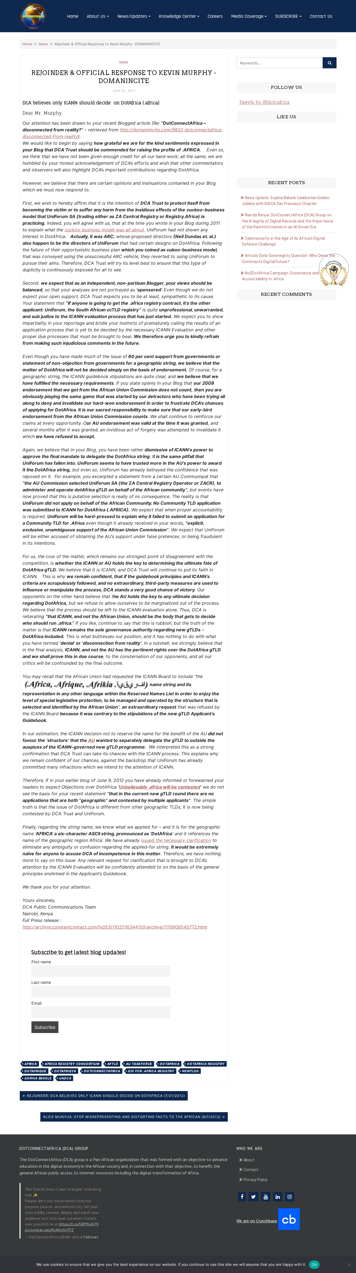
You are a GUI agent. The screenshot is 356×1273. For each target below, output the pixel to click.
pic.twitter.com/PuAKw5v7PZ (49, 1229)
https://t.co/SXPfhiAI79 (78, 1223)
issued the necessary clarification (176, 840)
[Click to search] (330, 62)
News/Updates (132, 16)
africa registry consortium (72, 1064)
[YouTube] (265, 1196)
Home (72, 16)
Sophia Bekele (37, 1078)
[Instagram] (289, 1196)
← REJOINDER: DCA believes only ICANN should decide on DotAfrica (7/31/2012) (104, 1096)
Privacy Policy (255, 1179)
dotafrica (169, 1064)
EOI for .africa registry (151, 1071)
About (248, 1160)
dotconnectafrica (102, 1071)
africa (30, 1064)
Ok (314, 1264)
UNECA (65, 1078)
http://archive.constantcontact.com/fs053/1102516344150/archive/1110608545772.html (115, 927)
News (43, 44)
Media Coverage (247, 16)
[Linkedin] (277, 1196)
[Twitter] (253, 1196)
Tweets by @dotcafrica (264, 102)
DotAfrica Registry (205, 1064)
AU (91, 740)
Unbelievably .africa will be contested (159, 787)
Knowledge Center (177, 16)
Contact (250, 1169)
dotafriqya (65, 1071)
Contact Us (321, 16)
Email (36, 1003)
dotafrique (35, 1071)
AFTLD (112, 1064)
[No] (349, 1264)
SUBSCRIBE (286, 16)
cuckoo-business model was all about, (105, 229)
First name (41, 961)
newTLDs (190, 1071)
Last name (41, 982)
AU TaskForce (139, 1064)
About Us (96, 16)
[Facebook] (242, 1196)
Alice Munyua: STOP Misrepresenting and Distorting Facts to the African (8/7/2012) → (134, 1117)
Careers (215, 16)
